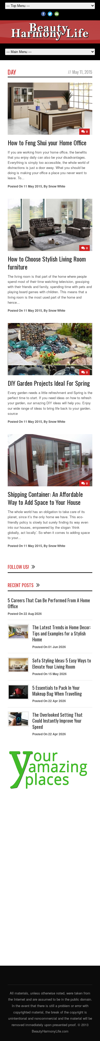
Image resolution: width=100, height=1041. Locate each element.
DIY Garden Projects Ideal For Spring (49, 383)
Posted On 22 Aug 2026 (25, 613)
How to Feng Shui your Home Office (47, 142)
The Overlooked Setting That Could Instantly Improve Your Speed (57, 720)
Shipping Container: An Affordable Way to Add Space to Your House (45, 498)
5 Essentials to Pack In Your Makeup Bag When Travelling (57, 690)
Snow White (56, 186)
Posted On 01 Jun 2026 (49, 646)
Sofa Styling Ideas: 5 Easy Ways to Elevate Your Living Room (61, 663)
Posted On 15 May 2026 (49, 673)
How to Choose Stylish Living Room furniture (47, 262)
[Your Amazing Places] (50, 788)
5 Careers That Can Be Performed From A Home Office (49, 603)
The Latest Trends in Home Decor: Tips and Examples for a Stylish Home (61, 633)
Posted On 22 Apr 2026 (49, 700)
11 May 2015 (33, 186)
